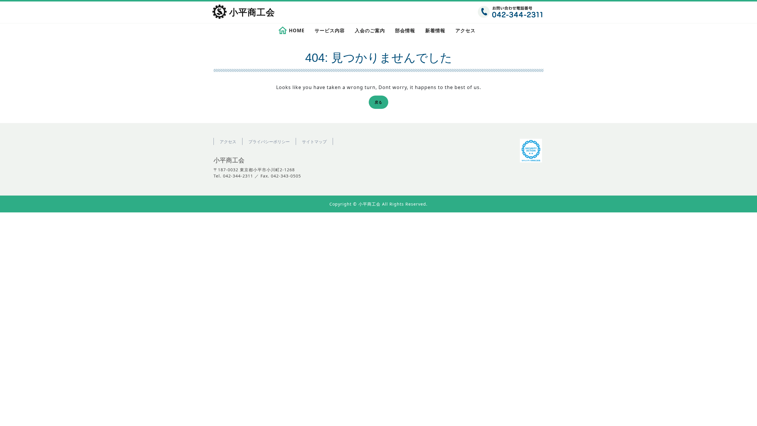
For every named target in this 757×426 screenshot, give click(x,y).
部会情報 (405, 30)
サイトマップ (314, 141)
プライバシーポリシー (269, 141)
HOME (297, 30)
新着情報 (435, 30)
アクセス (465, 30)
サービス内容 (330, 30)
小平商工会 (252, 12)
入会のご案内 (370, 30)
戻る (380, 103)
